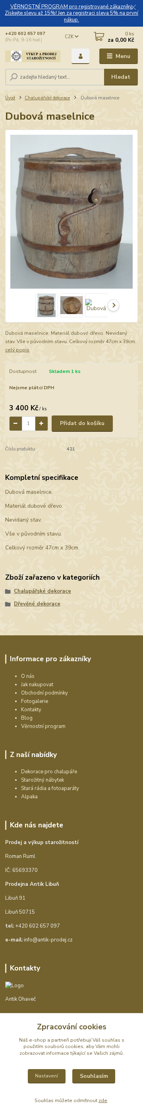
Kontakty (31, 709)
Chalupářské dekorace (47, 98)
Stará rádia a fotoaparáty (50, 788)
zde (103, 1100)
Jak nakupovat (37, 684)
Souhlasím (94, 1076)
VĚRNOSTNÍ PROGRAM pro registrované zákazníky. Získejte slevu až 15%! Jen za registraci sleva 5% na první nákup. (71, 13)
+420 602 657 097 (25, 34)
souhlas (111, 1040)
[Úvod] (32, 56)
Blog (27, 718)
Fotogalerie (34, 701)
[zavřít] (133, 8)
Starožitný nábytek (42, 780)
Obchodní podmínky (44, 693)
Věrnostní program (43, 726)
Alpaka (29, 796)
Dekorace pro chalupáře (49, 771)
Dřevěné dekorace (37, 604)
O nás (28, 676)
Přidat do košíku (82, 423)
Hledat (120, 77)
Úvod (10, 98)
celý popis (17, 350)
